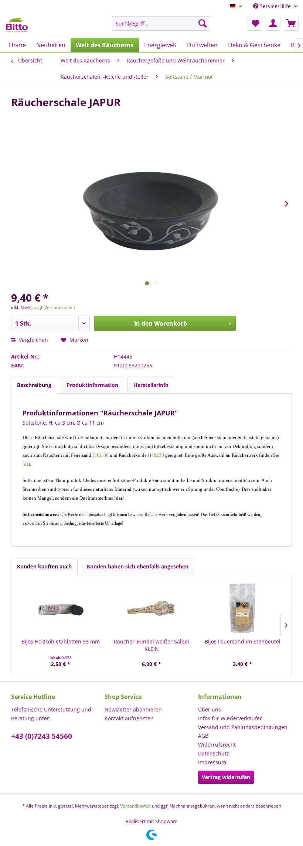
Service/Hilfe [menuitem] (275, 6)
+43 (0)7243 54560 (41, 736)
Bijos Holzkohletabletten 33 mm (60, 641)
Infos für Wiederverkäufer (230, 718)
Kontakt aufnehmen (129, 718)
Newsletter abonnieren (133, 709)
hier (26, 464)
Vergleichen (32, 339)
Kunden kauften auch (44, 566)
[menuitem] (161, 23)
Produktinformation (92, 384)
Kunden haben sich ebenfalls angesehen (137, 566)
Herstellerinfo (150, 384)
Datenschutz (213, 753)
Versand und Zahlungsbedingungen (242, 727)
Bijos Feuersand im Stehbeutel (242, 641)
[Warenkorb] (291, 23)
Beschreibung (34, 384)
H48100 (100, 455)
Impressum (212, 762)
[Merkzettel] (255, 23)
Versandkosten (135, 806)
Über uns (209, 709)
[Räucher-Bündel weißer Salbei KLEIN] (151, 608)
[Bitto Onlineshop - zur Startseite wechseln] (17, 25)
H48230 (156, 455)
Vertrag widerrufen (226, 777)
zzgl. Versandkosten (54, 307)
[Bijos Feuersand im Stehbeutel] (242, 608)
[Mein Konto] (273, 23)
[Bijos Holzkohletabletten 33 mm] (60, 608)
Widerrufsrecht (217, 744)
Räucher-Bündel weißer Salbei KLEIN (151, 645)
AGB (203, 735)
